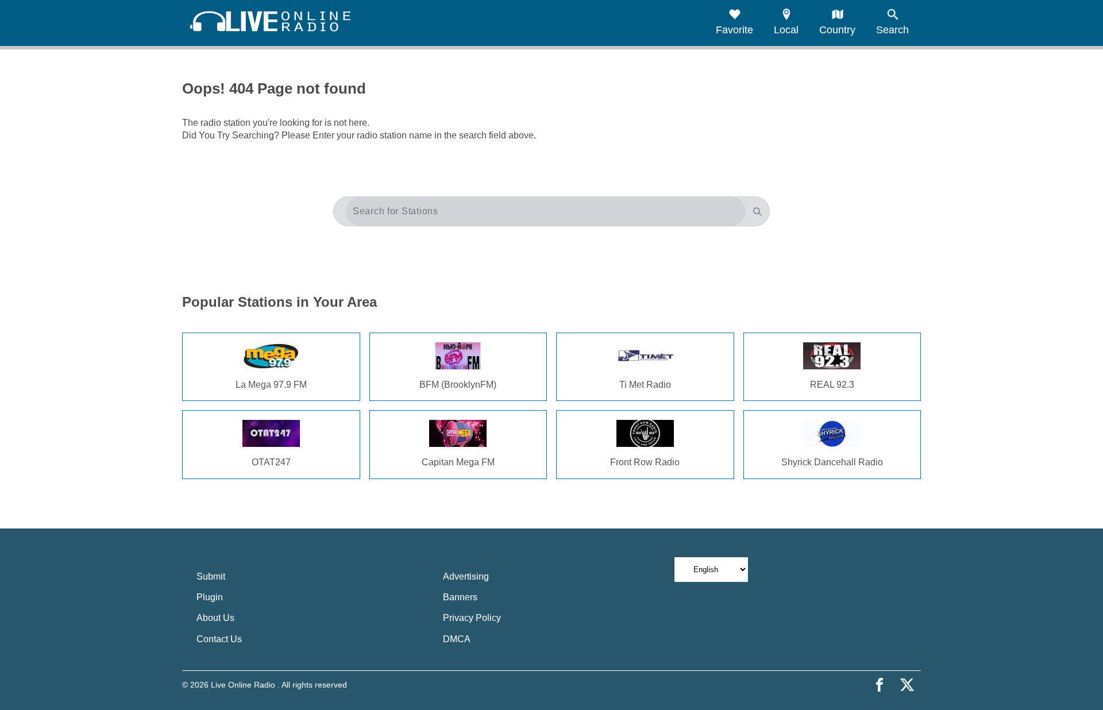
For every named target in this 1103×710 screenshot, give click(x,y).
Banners (460, 597)
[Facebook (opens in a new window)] (879, 685)
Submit (210, 576)
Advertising (466, 576)
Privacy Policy (472, 618)
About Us (215, 618)
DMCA (456, 639)
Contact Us (219, 639)
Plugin (209, 597)
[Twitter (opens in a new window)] (907, 685)
